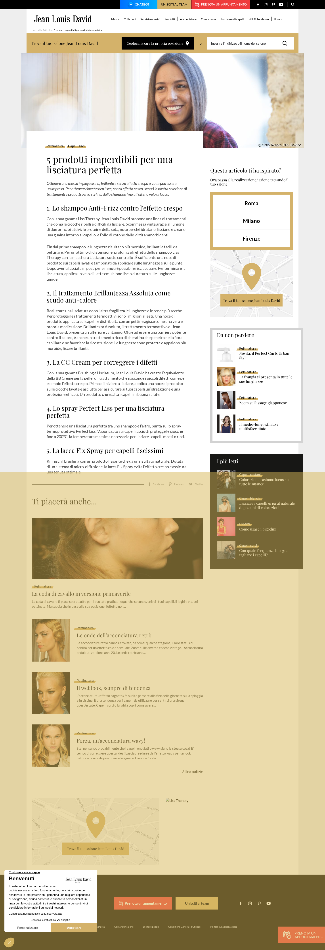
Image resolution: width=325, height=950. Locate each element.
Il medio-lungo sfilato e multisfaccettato (259, 426)
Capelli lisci (76, 146)
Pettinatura (55, 146)
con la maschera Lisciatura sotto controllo (97, 257)
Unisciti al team (174, 4)
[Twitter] (196, 484)
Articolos (47, 30)
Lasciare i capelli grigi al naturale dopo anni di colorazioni (267, 505)
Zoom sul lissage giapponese (263, 403)
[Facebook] (258, 4)
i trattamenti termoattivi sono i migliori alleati (113, 316)
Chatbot (142, 4)
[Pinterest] (273, 4)
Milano (251, 221)
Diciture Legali (151, 926)
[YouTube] (281, 4)
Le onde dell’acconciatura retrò (114, 635)
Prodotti (169, 19)
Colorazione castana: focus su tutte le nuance (264, 481)
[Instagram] (266, 4)
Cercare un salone (124, 926)
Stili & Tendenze (259, 19)
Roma (251, 203)
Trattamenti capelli (232, 19)
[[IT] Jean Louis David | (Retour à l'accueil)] (63, 18)
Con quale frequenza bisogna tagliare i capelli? (263, 552)
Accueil (37, 30)
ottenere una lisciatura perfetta (80, 425)
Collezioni (130, 19)
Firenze (251, 238)
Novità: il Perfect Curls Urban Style (264, 355)
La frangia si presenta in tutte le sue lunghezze (265, 379)
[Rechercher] (286, 43)
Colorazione (208, 19)
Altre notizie (192, 771)
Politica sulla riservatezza (223, 926)
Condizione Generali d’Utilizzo (184, 926)
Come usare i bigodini (257, 529)
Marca (115, 19)
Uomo (277, 19)
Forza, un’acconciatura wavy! (111, 740)
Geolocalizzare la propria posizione (155, 43)
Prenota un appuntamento (224, 4)
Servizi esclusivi (150, 19)
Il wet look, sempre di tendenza (114, 688)
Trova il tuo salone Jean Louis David (251, 300)
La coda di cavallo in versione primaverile (81, 593)
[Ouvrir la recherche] (293, 4)
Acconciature (188, 19)
